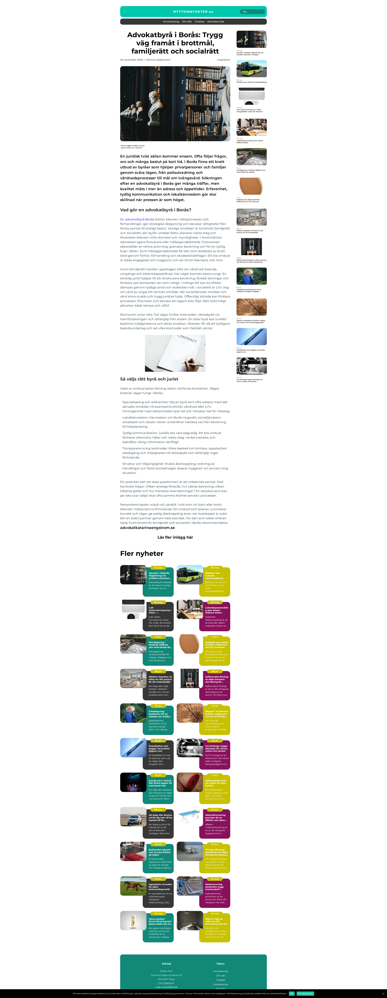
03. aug (215, 602)
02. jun (158, 844)
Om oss (187, 21)
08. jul (158, 671)
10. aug (158, 567)
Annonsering (171, 21)
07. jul (158, 706)
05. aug (158, 602)
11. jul (214, 637)
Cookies (199, 21)
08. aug (215, 567)
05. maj (215, 913)
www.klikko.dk (169, 987)
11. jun (215, 775)
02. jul (215, 740)
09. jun (158, 809)
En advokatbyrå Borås (137, 219)
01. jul (158, 775)
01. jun (214, 844)
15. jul (158, 637)
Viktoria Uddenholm (158, 59)
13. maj (158, 913)
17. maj (214, 879)
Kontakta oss (215, 21)
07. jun (214, 809)
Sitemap (220, 988)
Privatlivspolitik (305, 993)
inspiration (223, 59)
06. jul (158, 740)
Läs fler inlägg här (175, 537)
